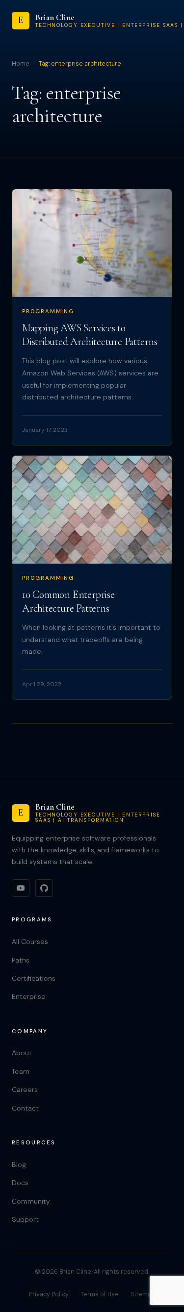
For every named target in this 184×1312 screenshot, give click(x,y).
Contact (25, 1108)
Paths (20, 960)
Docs (20, 1182)
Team (20, 1071)
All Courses (30, 941)
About (22, 1052)
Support (25, 1219)
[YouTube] (20, 888)
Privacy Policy (49, 1294)
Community (31, 1201)
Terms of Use (99, 1294)
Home (20, 64)
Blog (19, 1164)
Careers (25, 1089)
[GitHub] (44, 888)
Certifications (33, 978)
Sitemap (143, 1294)
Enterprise (29, 996)
